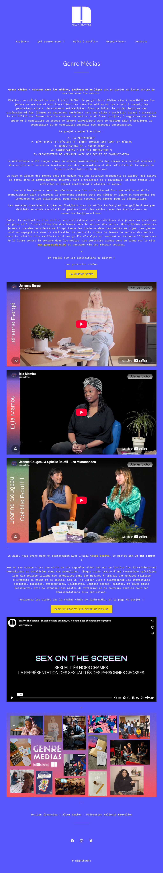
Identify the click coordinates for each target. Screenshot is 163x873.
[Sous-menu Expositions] (125, 41)
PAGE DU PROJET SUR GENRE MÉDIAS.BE (81, 609)
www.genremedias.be (52, 244)
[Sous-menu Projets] (28, 41)
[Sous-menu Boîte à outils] (97, 41)
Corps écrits (99, 555)
